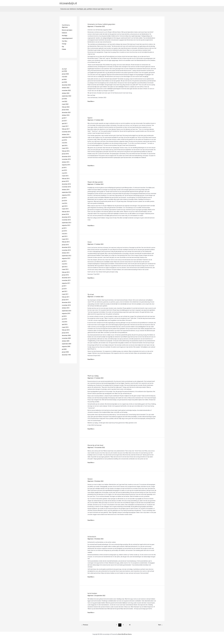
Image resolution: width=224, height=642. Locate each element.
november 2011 (66, 280)
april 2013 (64, 236)
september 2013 (66, 222)
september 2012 (66, 255)
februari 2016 (65, 151)
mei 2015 (64, 173)
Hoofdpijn (64, 35)
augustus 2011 (66, 283)
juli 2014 (64, 197)
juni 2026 (64, 71)
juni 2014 (64, 200)
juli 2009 (64, 349)
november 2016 (66, 131)
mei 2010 (64, 321)
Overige (64, 43)
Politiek (64, 49)
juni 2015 (64, 170)
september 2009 (66, 343)
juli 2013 (64, 228)
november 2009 (66, 338)
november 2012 (66, 250)
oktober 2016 (65, 134)
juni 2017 (64, 120)
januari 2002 (65, 352)
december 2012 (66, 247)
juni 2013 (64, 231)
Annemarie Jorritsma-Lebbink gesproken (101, 24)
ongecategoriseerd (67, 38)
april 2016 (64, 145)
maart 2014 (65, 209)
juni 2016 (64, 140)
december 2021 (66, 112)
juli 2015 (64, 167)
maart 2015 (65, 175)
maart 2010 (65, 327)
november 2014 (66, 186)
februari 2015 (65, 178)
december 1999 (66, 354)
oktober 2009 (65, 341)
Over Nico (64, 41)
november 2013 (66, 220)
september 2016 (66, 137)
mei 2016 (64, 142)
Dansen (90, 479)
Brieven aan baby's (67, 30)
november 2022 (66, 90)
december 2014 (66, 184)
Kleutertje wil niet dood (95, 445)
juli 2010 (64, 316)
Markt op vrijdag (93, 376)
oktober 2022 (65, 93)
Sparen (90, 118)
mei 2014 (64, 203)
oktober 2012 (65, 253)
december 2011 (66, 277)
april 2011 (64, 291)
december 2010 (66, 302)
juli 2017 (64, 118)
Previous (84, 625)
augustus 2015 (66, 164)
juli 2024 (64, 79)
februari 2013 (65, 242)
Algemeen (65, 27)
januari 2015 (65, 181)
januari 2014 (65, 214)
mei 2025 (64, 76)
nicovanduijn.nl (68, 3)
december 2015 (66, 156)
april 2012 (64, 266)
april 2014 (64, 206)
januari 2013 (65, 244)
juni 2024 (64, 82)
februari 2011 (65, 297)
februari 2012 (65, 272)
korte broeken (92, 593)
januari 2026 (65, 74)
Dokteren (64, 32)
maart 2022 (65, 104)
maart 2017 (65, 126)
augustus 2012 (66, 258)
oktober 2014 (65, 189)
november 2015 (66, 159)
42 (129, 625)
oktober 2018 (65, 115)
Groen (90, 242)
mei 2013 (64, 233)
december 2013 (66, 217)
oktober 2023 (65, 87)
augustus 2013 (66, 225)
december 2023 (66, 85)
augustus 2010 (66, 313)
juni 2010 (64, 319)
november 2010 (66, 305)
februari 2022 (65, 107)
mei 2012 (64, 264)
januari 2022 (65, 109)
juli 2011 (64, 286)
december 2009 (66, 335)
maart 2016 (65, 148)
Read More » (91, 101)
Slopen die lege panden (95, 182)
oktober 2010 (65, 308)
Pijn (63, 46)
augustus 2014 (66, 195)
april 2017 (64, 123)
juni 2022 (64, 98)
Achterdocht (92, 536)
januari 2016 (65, 153)
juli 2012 (64, 261)
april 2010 (64, 324)
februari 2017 (65, 129)
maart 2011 (65, 294)
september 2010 (66, 310)
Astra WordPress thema (125, 634)
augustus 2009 (66, 346)
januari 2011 (65, 299)
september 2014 (66, 192)
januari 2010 (65, 332)
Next (160, 625)
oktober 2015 (65, 162)
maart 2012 (65, 269)
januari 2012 (65, 275)
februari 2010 (65, 330)
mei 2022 (64, 101)
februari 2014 (65, 211)
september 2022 (66, 96)
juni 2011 (64, 288)
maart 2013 (65, 239)
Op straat (91, 294)
